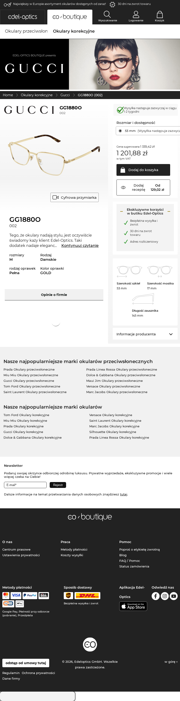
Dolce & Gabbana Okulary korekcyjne (33, 437)
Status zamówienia (134, 566)
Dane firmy (11, 678)
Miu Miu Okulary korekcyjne (25, 420)
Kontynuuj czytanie (80, 245)
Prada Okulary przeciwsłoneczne (29, 369)
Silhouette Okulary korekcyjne (112, 432)
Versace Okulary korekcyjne (110, 415)
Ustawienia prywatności (21, 555)
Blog (123, 555)
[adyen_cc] (5, 595)
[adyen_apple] (19, 603)
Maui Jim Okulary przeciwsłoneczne (114, 381)
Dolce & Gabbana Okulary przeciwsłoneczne (120, 375)
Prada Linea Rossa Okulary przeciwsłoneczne (121, 369)
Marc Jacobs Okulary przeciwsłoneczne (116, 392)
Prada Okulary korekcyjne (24, 426)
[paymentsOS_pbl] (8, 603)
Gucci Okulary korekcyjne (23, 432)
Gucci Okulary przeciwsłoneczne (29, 381)
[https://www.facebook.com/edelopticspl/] (156, 597)
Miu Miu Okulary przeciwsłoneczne (31, 375)
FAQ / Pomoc (129, 561)
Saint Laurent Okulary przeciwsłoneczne (35, 392)
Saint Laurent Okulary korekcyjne (115, 420)
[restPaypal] (29, 595)
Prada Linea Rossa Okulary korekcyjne (119, 437)
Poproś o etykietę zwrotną (139, 549)
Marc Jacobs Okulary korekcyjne (114, 426)
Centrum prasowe (16, 549)
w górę (170, 661)
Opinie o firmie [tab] (54, 295)
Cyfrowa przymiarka (79, 197)
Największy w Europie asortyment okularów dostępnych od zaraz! (59, 4)
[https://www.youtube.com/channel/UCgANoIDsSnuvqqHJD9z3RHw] (174, 597)
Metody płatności (74, 549)
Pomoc (125, 542)
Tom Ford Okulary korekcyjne (26, 415)
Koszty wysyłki (72, 555)
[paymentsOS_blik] (43, 595)
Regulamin (11, 673)
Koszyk (159, 20)
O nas (7, 542)
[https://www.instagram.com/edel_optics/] (165, 597)
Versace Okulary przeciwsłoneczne (113, 386)
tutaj (123, 494)
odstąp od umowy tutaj (26, 663)
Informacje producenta (136, 334)
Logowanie (136, 20)
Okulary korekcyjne (36, 95)
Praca (65, 542)
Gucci (65, 95)
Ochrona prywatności (38, 673)
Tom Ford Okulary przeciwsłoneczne (32, 386)
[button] (22, 17)
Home (8, 95)
